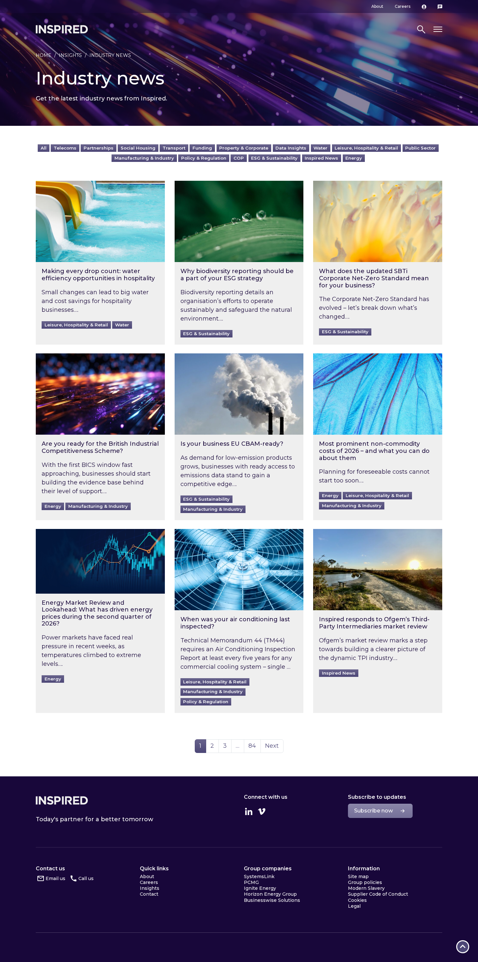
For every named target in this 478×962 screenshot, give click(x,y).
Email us (55, 878)
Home (43, 55)
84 (254, 745)
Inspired (62, 800)
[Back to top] (462, 946)
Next (272, 745)
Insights (70, 55)
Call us (86, 878)
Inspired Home (62, 29)
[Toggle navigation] (437, 29)
